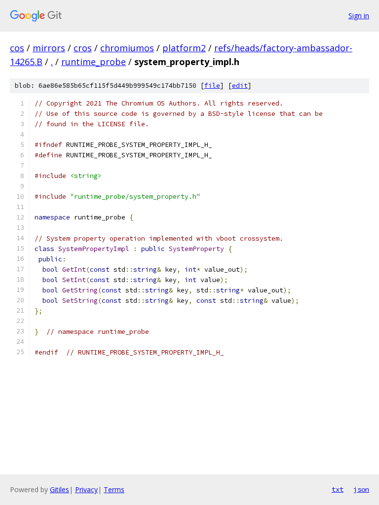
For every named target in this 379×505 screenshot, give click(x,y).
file (212, 85)
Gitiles (59, 489)
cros (83, 48)
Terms (114, 489)
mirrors (49, 48)
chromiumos (127, 48)
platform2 (184, 48)
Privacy (86, 489)
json (361, 489)
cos (17, 48)
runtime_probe (93, 62)
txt (337, 489)
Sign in (358, 15)
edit (240, 85)
